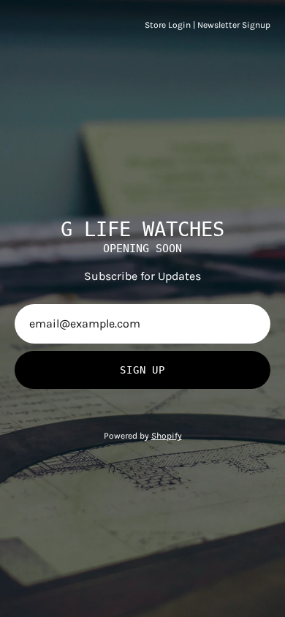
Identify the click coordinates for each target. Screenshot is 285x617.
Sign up (142, 370)
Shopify (166, 436)
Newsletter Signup (233, 25)
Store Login (168, 25)
